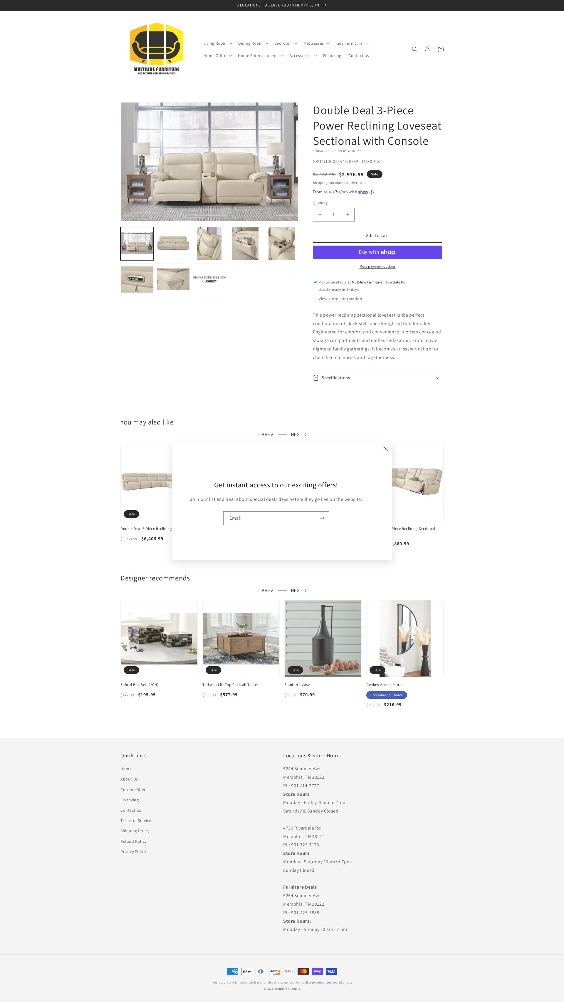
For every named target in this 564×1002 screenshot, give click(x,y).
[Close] (385, 448)
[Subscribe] (322, 518)
